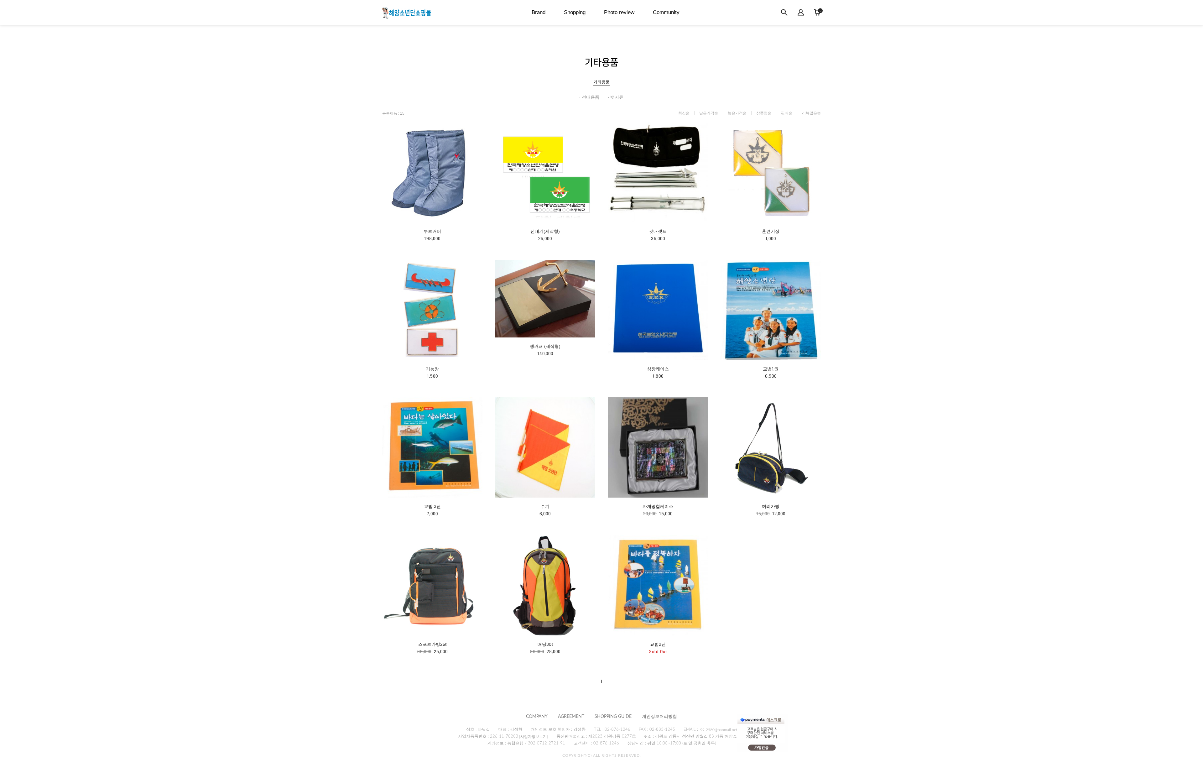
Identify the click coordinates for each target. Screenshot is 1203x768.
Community (666, 12)
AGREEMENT (571, 716)
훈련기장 (770, 231)
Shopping (575, 12)
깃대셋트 (658, 231)
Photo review (619, 12)
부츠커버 (432, 231)
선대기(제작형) (545, 231)
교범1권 (771, 368)
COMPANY (537, 716)
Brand (538, 12)
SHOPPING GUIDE (613, 716)
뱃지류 (616, 97)
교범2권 (658, 644)
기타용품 (601, 82)
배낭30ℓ (545, 644)
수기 (545, 506)
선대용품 (590, 97)
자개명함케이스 (658, 506)
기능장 (432, 368)
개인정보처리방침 (659, 716)
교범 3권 (432, 506)
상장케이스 (658, 368)
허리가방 (770, 506)
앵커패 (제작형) (545, 346)
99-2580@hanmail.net (718, 730)
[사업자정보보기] (533, 737)
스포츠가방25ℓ (432, 644)
